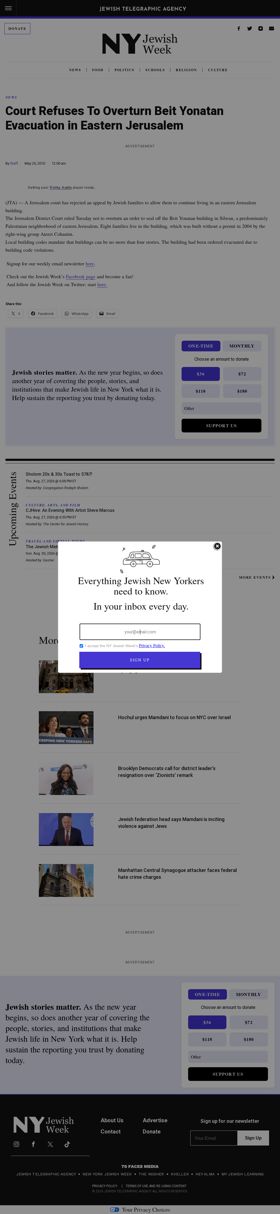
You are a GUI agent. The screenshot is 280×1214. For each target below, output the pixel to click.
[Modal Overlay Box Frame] (140, 607)
